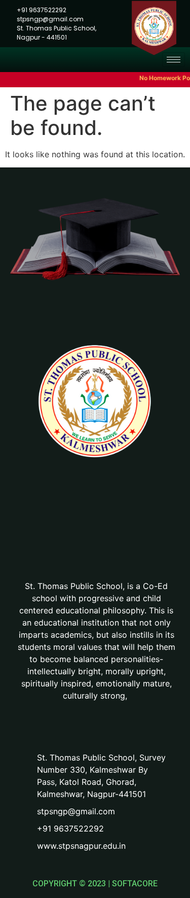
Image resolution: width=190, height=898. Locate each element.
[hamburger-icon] (173, 59)
